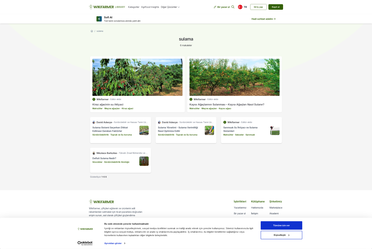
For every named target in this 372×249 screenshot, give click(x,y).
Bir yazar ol (223, 7)
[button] (242, 7)
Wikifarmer (102, 99)
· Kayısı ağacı (224, 108)
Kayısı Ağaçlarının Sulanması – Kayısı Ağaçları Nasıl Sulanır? (226, 104)
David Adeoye (104, 122)
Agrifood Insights (150, 7)
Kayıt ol (276, 7)
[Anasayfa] (92, 31)
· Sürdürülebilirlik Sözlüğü (116, 162)
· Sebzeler (239, 134)
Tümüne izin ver (281, 225)
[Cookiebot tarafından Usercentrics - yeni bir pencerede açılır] (85, 243)
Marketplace (275, 207)
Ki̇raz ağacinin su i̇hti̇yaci (107, 104)
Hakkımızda (257, 207)
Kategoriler (133, 7)
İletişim (254, 213)
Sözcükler (97, 162)
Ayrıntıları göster (113, 243)
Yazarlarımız (240, 207)
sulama (100, 31)
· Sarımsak (249, 134)
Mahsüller (97, 108)
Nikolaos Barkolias (106, 153)
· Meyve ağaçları (111, 108)
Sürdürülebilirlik (100, 134)
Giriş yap (258, 7)
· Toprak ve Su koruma (120, 134)
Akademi (274, 213)
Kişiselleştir (280, 235)
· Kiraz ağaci (127, 108)
